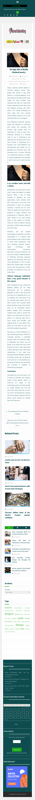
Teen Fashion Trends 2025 (10, 631)
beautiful (8, 608)
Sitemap (23, 79)
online (6, 629)
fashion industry (8, 618)
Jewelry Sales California (9, 625)
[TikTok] (13, 15)
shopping (17, 629)
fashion (21, 614)
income (27, 618)
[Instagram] (7, 15)
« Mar (16, 724)
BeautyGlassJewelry (18, 608)
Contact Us (24, 76)
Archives (7, 590)
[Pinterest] (17, 15)
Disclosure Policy (16, 79)
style (22, 629)
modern (28, 625)
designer (9, 613)
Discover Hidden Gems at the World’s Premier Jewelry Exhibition (17, 515)
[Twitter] (10, 15)
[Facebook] (4, 15)
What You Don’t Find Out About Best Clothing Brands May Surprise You (17, 422)
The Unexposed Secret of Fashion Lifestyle (18, 412)
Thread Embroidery (21, 753)
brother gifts (27, 608)
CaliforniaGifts (18, 610)
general (14, 618)
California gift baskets (9, 610)
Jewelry (24, 84)
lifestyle (20, 625)
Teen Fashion (27, 629)
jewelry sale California (26, 621)
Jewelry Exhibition (17, 621)
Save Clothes (11, 629)
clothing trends (27, 610)
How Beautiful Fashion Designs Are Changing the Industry (21, 560)
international (8, 621)
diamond (17, 614)
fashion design (27, 614)
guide (20, 618)
